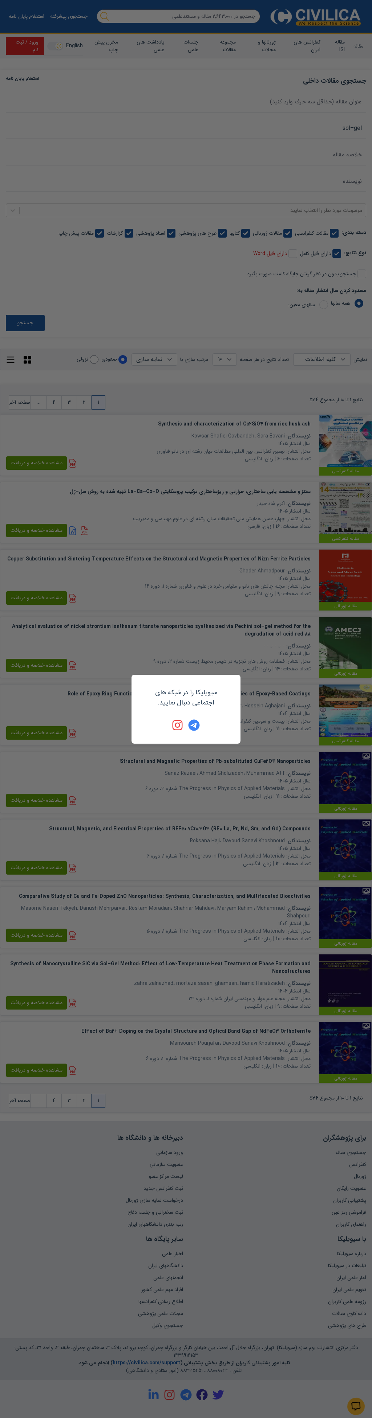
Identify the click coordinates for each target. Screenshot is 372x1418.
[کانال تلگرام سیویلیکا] (194, 725)
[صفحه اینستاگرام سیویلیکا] (178, 725)
